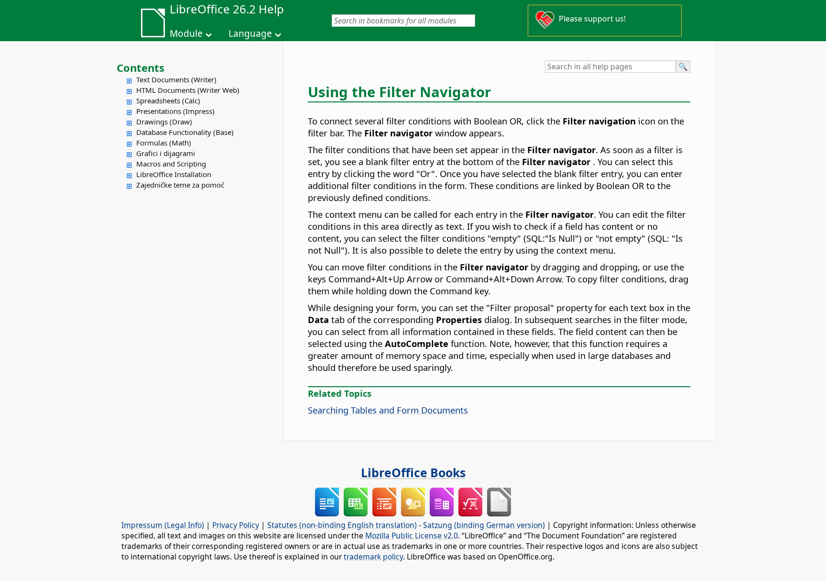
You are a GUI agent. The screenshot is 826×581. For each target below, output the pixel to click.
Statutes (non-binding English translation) (342, 525)
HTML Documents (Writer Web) (187, 90)
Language (250, 33)
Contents (140, 67)
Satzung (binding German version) (484, 525)
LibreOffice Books (413, 472)
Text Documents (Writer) (176, 79)
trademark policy (373, 556)
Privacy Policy (235, 525)
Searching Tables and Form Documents (388, 410)
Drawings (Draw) (164, 121)
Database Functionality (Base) (185, 132)
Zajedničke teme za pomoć (180, 185)
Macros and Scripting (171, 163)
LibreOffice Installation (173, 174)
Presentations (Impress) (175, 111)
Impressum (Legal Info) (162, 525)
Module (186, 33)
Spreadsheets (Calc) (168, 100)
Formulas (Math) (163, 142)
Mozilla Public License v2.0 (411, 535)
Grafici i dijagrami (165, 153)
